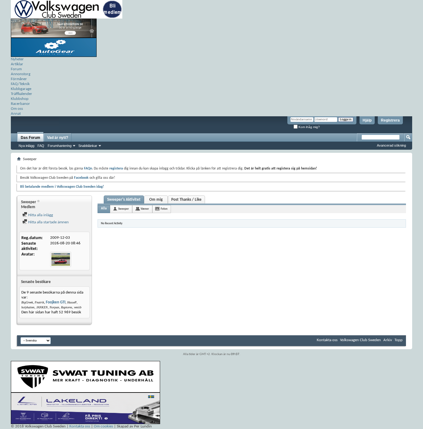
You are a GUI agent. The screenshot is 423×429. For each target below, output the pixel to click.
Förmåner (19, 79)
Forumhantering (60, 146)
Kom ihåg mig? (309, 127)
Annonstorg (20, 74)
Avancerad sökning (391, 145)
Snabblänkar (87, 146)
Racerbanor (20, 104)
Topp (399, 340)
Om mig (156, 200)
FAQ (40, 146)
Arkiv (387, 340)
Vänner (145, 209)
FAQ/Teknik (20, 84)
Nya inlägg (26, 146)
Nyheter (17, 59)
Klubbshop (19, 99)
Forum (16, 69)
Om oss (17, 109)
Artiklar (17, 64)
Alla (104, 208)
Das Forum (30, 137)
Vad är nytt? (57, 137)
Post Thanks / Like (186, 200)
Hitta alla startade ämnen (48, 222)
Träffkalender (21, 94)
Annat (16, 114)
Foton (164, 209)
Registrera (390, 120)
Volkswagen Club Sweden (360, 340)
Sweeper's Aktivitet (124, 200)
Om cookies (103, 426)
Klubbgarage (21, 89)
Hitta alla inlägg (40, 215)
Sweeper (123, 209)
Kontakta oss (327, 340)
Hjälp (367, 120)
